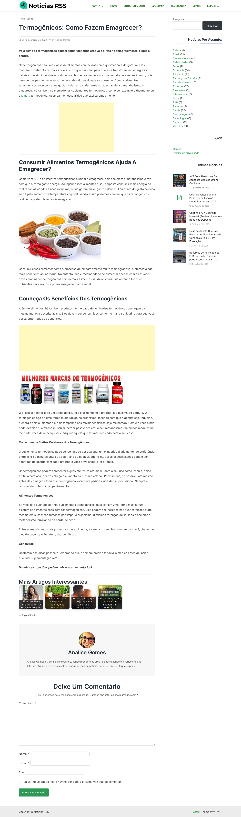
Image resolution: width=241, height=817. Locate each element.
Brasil (176, 54)
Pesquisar (179, 19)
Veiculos (178, 126)
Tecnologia (179, 118)
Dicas (176, 66)
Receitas (178, 106)
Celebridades (181, 62)
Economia (178, 70)
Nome (24, 754)
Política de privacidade (186, 152)
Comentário (27, 703)
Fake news (179, 90)
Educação (178, 74)
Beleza (177, 50)
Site (21, 772)
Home (22, 18)
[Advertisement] (86, 127)
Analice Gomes (87, 652)
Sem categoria (181, 114)
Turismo (177, 122)
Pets (175, 102)
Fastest (196, 811)
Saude (30, 18)
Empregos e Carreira (185, 78)
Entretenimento (182, 82)
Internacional (180, 94)
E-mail (24, 763)
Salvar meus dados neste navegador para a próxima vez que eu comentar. (72, 781)
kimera (25, 95)
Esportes (178, 86)
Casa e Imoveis (182, 58)
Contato (177, 149)
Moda (176, 98)
